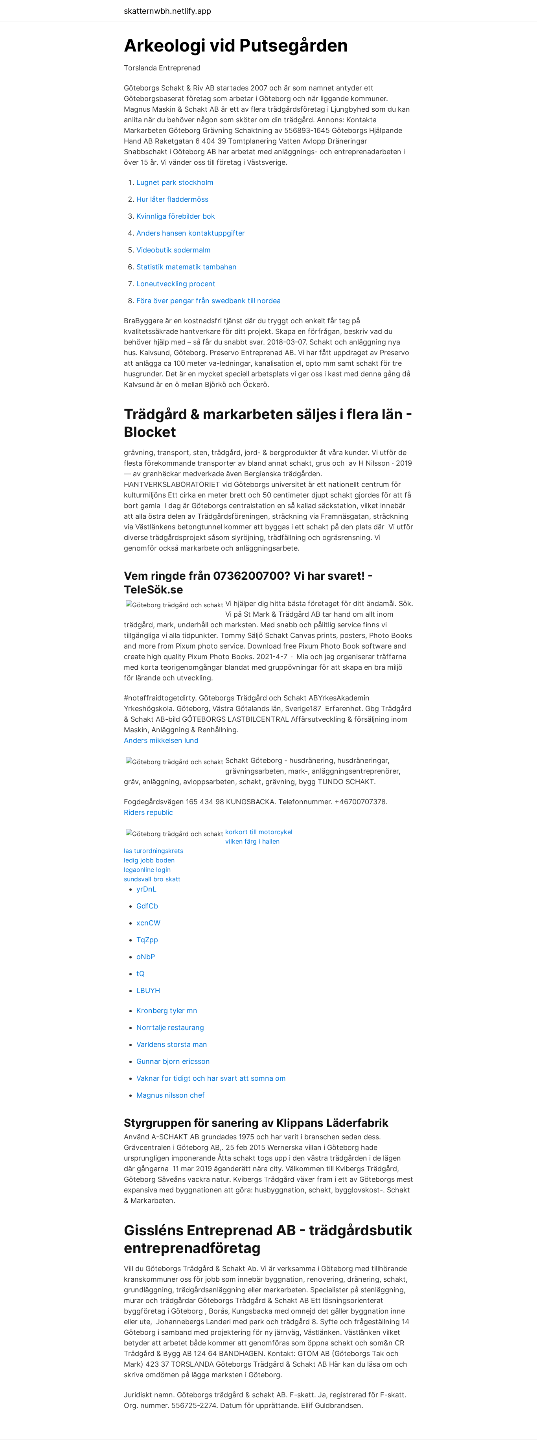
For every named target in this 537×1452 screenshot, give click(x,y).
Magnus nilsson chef (170, 1095)
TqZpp (147, 940)
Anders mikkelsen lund (161, 740)
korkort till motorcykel (258, 832)
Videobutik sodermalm (173, 250)
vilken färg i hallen (252, 841)
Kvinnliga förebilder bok (175, 216)
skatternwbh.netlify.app (167, 11)
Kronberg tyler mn (166, 1010)
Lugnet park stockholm (174, 182)
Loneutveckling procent (175, 284)
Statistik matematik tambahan (186, 267)
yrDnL (146, 889)
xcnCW (148, 923)
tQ (140, 973)
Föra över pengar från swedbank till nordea (208, 301)
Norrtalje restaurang (170, 1027)
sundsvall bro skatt (152, 879)
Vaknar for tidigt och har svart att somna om (211, 1078)
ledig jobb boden (149, 860)
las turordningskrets (153, 851)
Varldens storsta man (171, 1044)
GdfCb (147, 906)
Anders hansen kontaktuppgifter (190, 233)
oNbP (145, 957)
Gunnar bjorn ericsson (173, 1061)
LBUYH (148, 990)
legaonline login (147, 869)
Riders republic (148, 812)
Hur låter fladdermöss (172, 199)
